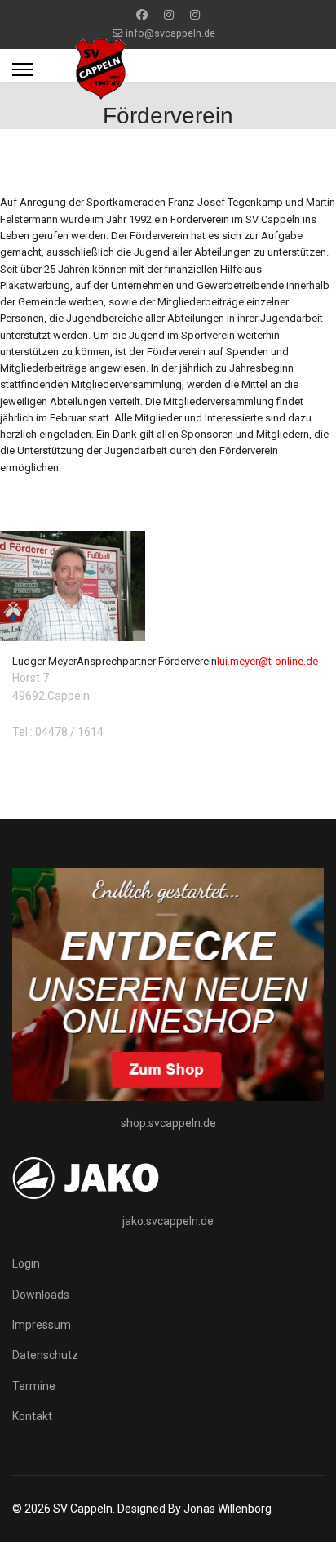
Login (26, 1263)
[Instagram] (169, 14)
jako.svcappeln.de (168, 1221)
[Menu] (22, 69)
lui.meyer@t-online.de (267, 661)
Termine (33, 1386)
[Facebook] (142, 14)
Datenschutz (45, 1355)
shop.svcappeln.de (168, 1123)
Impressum (41, 1324)
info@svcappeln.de (170, 33)
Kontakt (32, 1416)
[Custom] (195, 14)
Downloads (40, 1294)
